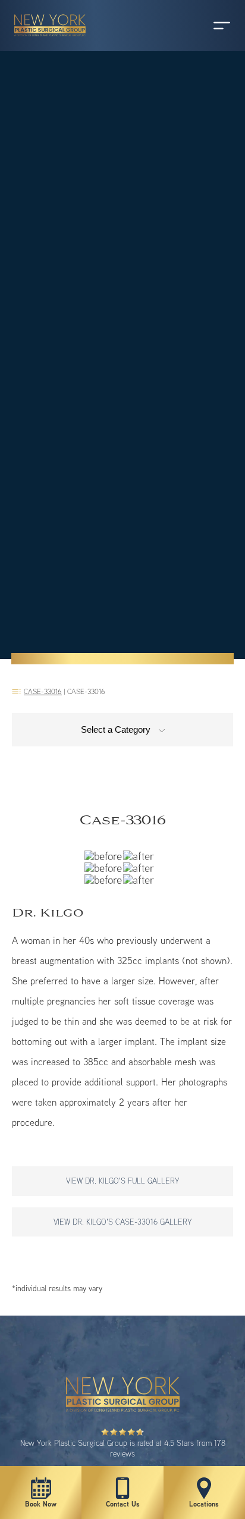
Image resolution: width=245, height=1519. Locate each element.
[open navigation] (210, 26)
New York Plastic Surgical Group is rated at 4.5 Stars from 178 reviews (122, 1448)
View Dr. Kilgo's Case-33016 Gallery (123, 1221)
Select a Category (117, 729)
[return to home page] (44, 41)
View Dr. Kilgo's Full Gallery (123, 1180)
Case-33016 (43, 691)
